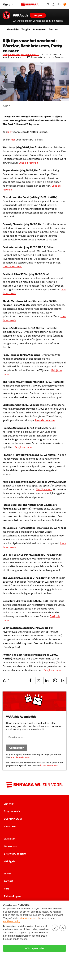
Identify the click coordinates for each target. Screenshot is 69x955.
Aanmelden (16, 747)
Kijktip (6, 54)
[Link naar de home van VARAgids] (6, 15)
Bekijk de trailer (23, 447)
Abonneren (39, 29)
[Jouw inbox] (53, 4)
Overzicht (13, 29)
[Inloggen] (58, 4)
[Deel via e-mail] (63, 680)
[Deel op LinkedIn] (47, 680)
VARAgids (20, 15)
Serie (13, 54)
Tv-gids (26, 29)
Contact (53, 29)
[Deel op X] (38, 680)
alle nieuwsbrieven (20, 757)
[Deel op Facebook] (30, 680)
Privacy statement (49, 765)
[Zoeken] (48, 4)
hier (9, 131)
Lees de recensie (29, 162)
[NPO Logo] (64, 5)
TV (38, 54)
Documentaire (29, 54)
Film (18, 54)
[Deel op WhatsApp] (55, 680)
